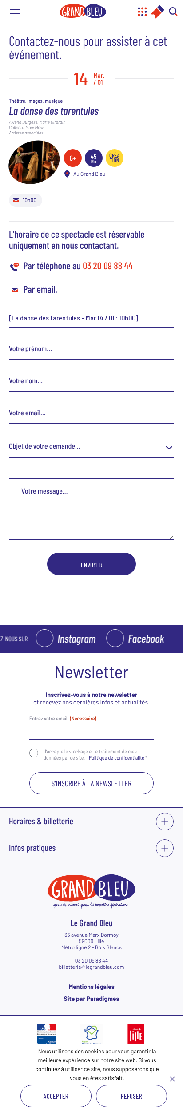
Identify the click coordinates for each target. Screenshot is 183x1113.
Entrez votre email (62, 719)
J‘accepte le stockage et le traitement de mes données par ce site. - (95, 755)
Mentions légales (91, 986)
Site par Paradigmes (91, 998)
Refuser (131, 1096)
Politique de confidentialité (116, 758)
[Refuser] (171, 1078)
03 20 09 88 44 (108, 265)
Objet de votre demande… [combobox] (44, 446)
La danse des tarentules (54, 110)
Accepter (56, 1096)
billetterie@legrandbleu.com (91, 967)
